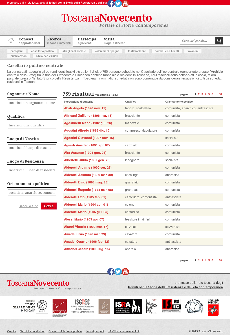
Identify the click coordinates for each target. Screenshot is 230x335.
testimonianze (137, 51)
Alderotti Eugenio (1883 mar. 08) (88, 189)
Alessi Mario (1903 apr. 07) (84, 219)
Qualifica (15, 116)
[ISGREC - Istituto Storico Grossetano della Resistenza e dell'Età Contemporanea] (82, 316)
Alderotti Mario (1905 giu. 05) (86, 211)
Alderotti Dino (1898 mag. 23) (86, 182)
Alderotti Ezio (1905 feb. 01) (85, 197)
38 (220, 94)
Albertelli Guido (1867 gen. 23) (87, 160)
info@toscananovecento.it (123, 331)
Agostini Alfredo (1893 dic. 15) (87, 130)
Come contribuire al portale (65, 331)
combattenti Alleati (167, 51)
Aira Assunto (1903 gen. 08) (85, 152)
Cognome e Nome (23, 93)
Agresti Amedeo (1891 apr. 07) (87, 145)
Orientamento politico (28, 183)
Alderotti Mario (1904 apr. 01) (86, 204)
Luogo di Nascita (23, 138)
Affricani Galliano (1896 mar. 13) (88, 115)
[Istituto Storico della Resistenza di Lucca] (104, 313)
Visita (114, 41)
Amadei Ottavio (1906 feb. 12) (86, 241)
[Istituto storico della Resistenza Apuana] (128, 313)
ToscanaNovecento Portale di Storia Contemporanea (115, 21)
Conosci (29, 41)
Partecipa (87, 41)
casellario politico (42, 51)
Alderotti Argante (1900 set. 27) (88, 167)
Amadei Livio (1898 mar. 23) (85, 234)
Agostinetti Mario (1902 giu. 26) (88, 123)
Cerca (49, 206)
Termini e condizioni (32, 331)
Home (10, 40)
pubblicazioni (19, 56)
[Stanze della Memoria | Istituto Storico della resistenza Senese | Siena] (171, 312)
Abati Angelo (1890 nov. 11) (85, 108)
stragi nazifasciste (74, 51)
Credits (11, 331)
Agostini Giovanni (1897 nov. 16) (89, 137)
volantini (193, 51)
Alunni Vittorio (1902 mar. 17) (86, 226)
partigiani (16, 51)
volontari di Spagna (107, 51)
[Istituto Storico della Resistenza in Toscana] (30, 316)
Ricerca (59, 41)
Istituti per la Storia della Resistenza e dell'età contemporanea (88, 2)
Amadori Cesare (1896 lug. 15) (87, 249)
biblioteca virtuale (47, 56)
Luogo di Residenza (25, 161)
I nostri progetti (95, 331)
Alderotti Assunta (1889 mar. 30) (88, 174)
